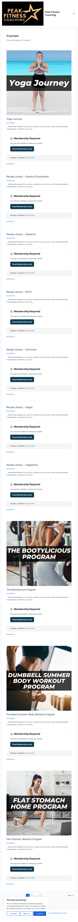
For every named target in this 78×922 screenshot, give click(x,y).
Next (71, 895)
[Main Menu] (74, 13)
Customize (13, 913)
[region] (26, 907)
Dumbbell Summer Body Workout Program (30, 714)
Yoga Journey (14, 118)
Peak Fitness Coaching (52, 13)
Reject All (26, 913)
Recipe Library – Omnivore (21, 349)
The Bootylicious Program (21, 589)
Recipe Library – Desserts (21, 234)
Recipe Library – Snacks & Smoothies (27, 176)
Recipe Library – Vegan (19, 407)
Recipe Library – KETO (19, 291)
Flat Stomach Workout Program (24, 839)
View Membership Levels (22, 149)
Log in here (30, 158)
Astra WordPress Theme (58, 913)
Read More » (10, 164)
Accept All (39, 913)
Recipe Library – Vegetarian (22, 464)
